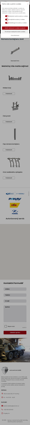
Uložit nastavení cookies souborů (15, 28)
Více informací (15, 35)
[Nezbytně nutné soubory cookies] (6, 16)
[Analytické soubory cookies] (6, 19)
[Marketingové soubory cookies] (6, 23)
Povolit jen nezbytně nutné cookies (15, 31)
